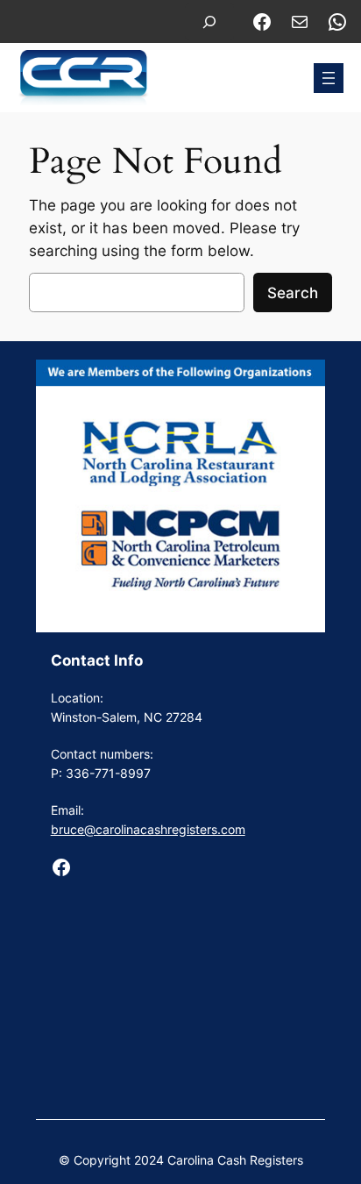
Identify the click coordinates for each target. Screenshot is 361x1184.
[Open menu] (328, 78)
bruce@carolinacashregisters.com (148, 829)
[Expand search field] (209, 21)
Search (292, 293)
